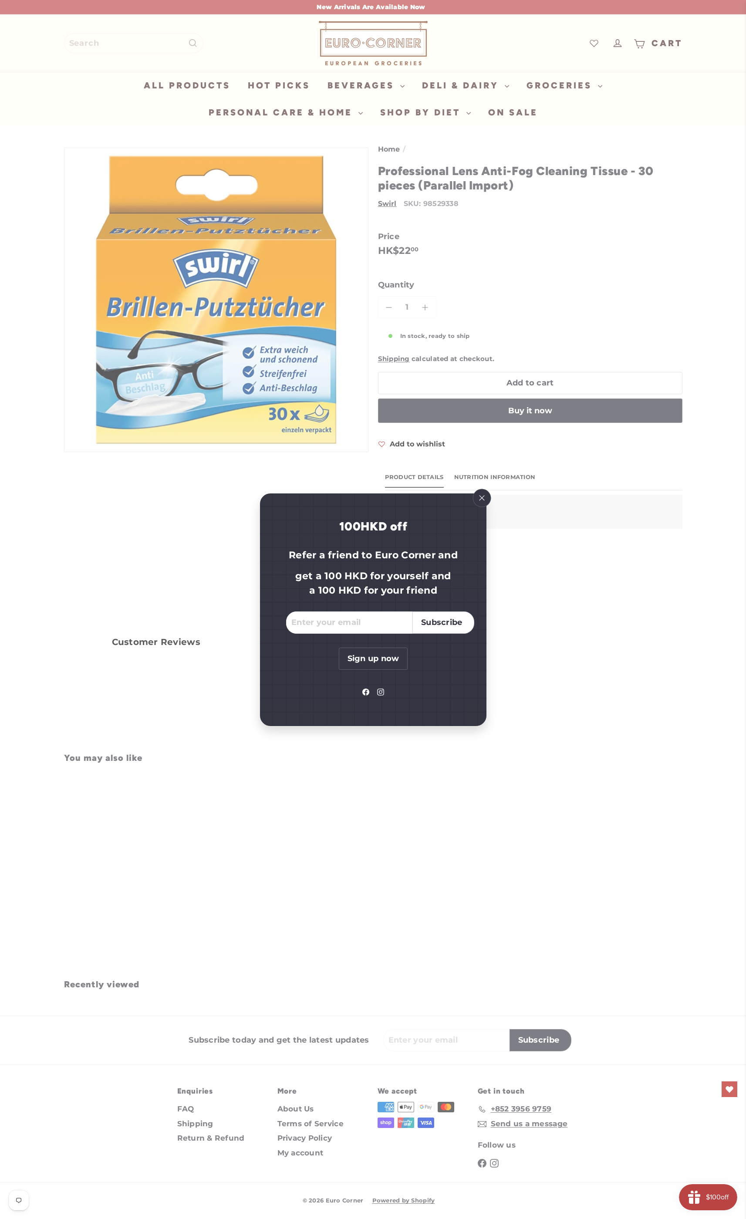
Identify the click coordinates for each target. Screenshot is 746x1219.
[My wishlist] (729, 1089)
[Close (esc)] (482, 498)
